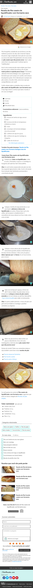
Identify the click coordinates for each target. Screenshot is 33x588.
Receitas (3, 6)
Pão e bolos (7, 6)
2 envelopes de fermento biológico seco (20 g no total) (15, 130)
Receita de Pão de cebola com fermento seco (23, 478)
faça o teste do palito (8, 298)
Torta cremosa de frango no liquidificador (14, 453)
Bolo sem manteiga (9, 442)
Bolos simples (6, 430)
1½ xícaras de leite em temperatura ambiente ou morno (15, 123)
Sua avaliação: (7, 546)
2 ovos (8, 127)
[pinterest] (16, 577)
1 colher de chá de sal (12, 141)
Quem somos (22, 584)
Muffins (17, 427)
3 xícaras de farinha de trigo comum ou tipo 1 (15, 118)
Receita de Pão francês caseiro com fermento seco (23, 497)
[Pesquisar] (31, 2)
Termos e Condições (6, 586)
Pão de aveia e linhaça (10, 359)
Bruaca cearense (8, 450)
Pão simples (13, 6)
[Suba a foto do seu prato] (21, 511)
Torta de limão (16, 430)
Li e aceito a (8, 550)
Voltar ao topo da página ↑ (16, 568)
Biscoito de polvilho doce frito (11, 458)
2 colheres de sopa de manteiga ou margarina (15, 137)
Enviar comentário (24, 550)
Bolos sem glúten (8, 427)
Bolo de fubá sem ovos (10, 447)
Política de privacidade (17, 586)
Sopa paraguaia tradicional (10, 445)
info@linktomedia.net (16, 561)
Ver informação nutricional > (17, 143)
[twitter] (7, 577)
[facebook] (4, 577)
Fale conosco (29, 584)
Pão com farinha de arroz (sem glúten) (14, 439)
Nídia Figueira (8, 16)
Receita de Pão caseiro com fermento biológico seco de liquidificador (15, 149)
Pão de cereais (26, 430)
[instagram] (10, 577)
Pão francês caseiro (9, 357)
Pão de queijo (25, 427)
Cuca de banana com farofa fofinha (13, 455)
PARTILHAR (25, 3)
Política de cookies (27, 586)
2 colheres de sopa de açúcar (14, 134)
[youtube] (13, 577)
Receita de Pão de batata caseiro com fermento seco (23, 469)
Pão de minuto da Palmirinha (12, 354)
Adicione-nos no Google (25, 47)
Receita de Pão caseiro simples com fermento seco (23, 488)
